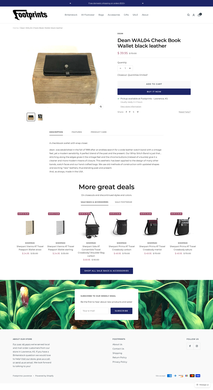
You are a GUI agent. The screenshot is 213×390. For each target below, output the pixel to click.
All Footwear (88, 15)
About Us (117, 344)
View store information (130, 106)
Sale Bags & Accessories (94, 202)
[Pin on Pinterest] (129, 112)
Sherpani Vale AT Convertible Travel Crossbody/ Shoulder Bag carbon (91, 251)
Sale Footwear (123, 202)
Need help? (185, 112)
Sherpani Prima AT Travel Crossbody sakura (183, 248)
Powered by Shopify (44, 376)
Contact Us (118, 348)
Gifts (126, 15)
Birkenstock (71, 15)
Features (77, 132)
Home (15, 28)
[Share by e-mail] (137, 112)
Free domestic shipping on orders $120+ (107, 3)
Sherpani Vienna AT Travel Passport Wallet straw (30, 248)
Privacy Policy (120, 362)
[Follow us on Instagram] (196, 346)
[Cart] (199, 15)
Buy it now (154, 91)
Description (56, 132)
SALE (135, 15)
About (145, 15)
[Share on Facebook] (126, 112)
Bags (101, 15)
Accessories (114, 15)
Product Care (99, 132)
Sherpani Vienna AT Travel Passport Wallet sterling (60, 248)
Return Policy (120, 357)
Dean (120, 33)
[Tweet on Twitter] (134, 112)
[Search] (188, 15)
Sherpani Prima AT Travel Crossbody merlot (152, 248)
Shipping (117, 353)
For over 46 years (21, 344)
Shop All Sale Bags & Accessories (106, 271)
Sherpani (30, 243)
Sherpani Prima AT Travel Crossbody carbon (122, 248)
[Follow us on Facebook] (190, 346)
